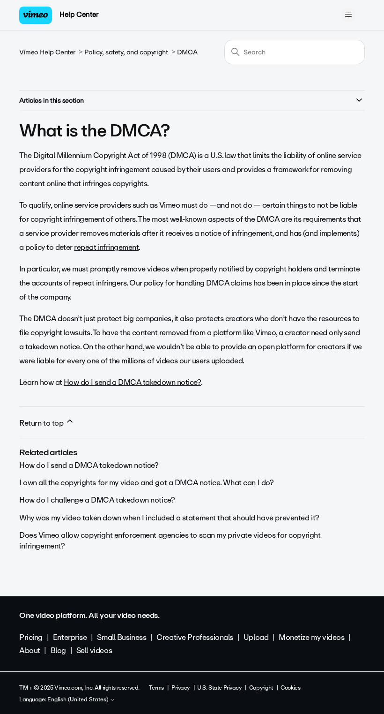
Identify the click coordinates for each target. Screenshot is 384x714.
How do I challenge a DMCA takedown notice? (97, 500)
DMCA (187, 52)
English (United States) (78, 700)
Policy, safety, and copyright (126, 52)
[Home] (35, 15)
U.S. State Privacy (219, 687)
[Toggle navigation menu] (348, 15)
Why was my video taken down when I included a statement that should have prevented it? (169, 517)
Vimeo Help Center (47, 52)
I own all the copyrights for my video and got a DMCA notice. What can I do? (146, 482)
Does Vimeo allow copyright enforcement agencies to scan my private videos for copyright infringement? (169, 540)
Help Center (78, 14)
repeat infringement (106, 247)
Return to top (42, 423)
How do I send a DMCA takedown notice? (132, 382)
